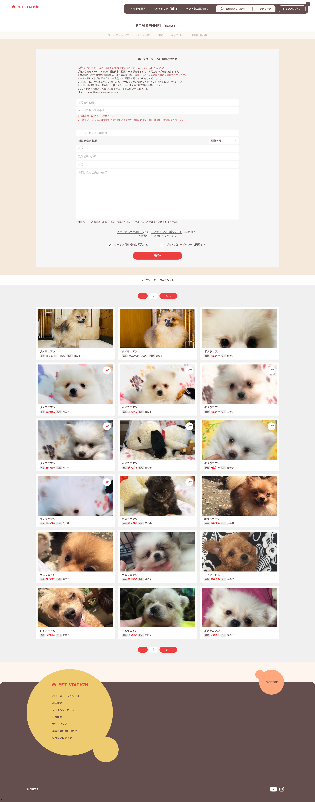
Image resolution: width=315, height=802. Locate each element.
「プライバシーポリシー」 (166, 231)
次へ (168, 295)
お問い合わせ (199, 35)
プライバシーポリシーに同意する (186, 244)
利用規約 (57, 703)
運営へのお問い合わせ (64, 731)
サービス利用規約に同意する (131, 244)
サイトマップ (59, 724)
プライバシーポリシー (64, 710)
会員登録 (230, 8)
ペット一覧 (143, 35)
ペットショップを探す (165, 8)
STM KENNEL (156, 26)
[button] (1, 799)
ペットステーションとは (65, 696)
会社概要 (57, 717)
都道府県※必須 (87, 140)
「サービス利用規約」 (130, 231)
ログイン (243, 8)
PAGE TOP (271, 682)
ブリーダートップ (118, 35)
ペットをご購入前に (197, 8)
